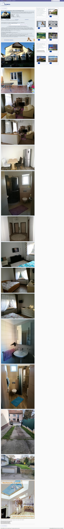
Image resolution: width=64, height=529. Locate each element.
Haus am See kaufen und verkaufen (5, 522)
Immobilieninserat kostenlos (40, 50)
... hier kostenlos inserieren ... (9, 40)
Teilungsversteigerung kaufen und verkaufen (6, 521)
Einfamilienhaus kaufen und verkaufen (5, 521)
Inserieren (4, 0)
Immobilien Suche (9, 528)
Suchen (2, 0)
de (12, 0)
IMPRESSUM (61, 528)
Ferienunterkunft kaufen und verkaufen (6, 523)
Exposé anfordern (24, 24)
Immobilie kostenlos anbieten (41, 51)
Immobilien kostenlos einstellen (41, 51)
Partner (8, 0)
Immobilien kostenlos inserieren (15, 528)
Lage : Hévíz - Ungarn (3, 30)
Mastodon (56, 528)
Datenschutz (58, 528)
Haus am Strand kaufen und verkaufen (5, 522)
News (10, 0)
